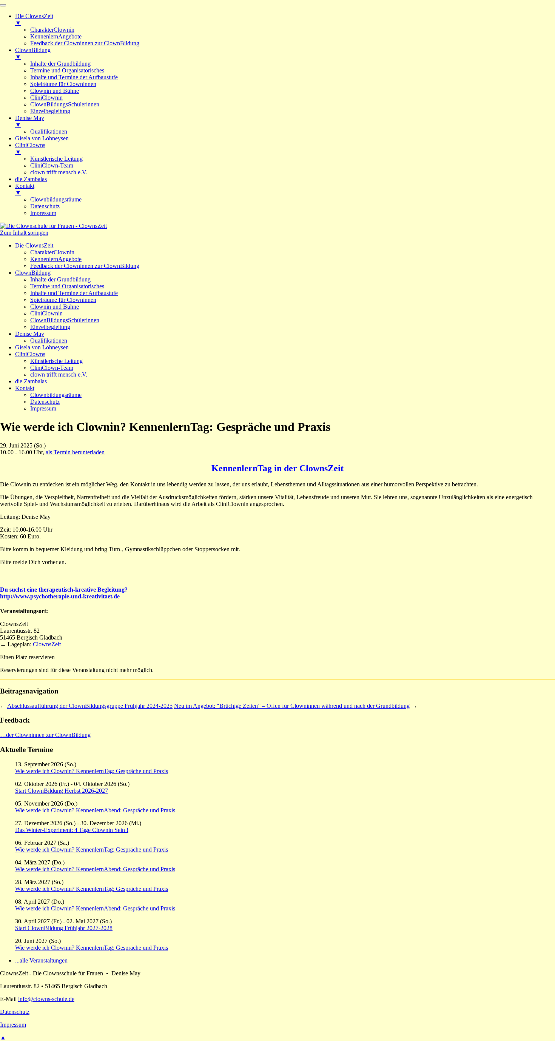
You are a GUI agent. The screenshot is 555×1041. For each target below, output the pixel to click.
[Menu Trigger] (3, 5)
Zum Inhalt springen (24, 232)
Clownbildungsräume (56, 395)
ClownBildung (33, 272)
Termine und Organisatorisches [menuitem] (67, 70)
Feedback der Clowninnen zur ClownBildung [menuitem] (84, 43)
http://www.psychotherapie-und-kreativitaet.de (60, 596)
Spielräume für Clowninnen (63, 300)
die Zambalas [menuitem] (31, 179)
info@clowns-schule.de (46, 999)
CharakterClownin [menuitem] (52, 29)
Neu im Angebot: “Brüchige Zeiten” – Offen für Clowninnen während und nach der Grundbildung (292, 706)
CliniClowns (30, 354)
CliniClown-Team (51, 367)
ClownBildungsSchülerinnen (64, 320)
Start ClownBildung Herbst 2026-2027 (61, 790)
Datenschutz (45, 401)
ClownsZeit (47, 644)
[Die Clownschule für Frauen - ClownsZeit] (53, 226)
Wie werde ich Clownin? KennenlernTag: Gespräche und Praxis (91, 771)
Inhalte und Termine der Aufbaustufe (74, 293)
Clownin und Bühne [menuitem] (54, 91)
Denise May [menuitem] (29, 121)
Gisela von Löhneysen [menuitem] (42, 138)
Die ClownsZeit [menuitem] (34, 19)
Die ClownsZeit (34, 245)
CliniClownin (46, 313)
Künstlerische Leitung (56, 361)
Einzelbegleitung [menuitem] (50, 111)
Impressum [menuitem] (43, 213)
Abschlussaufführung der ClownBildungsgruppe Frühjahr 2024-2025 (90, 706)
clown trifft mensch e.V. (58, 374)
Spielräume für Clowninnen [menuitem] (63, 84)
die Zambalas (31, 381)
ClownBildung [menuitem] (33, 53)
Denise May (29, 334)
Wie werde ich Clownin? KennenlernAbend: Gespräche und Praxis (95, 810)
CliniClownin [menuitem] (46, 97)
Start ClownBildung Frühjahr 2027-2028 (64, 928)
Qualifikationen (48, 340)
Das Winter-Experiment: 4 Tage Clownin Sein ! (71, 830)
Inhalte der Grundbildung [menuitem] (60, 63)
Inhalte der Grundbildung (60, 279)
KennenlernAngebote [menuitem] (56, 36)
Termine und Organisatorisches (67, 286)
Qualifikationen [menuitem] (48, 131)
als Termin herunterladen (75, 452)
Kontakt (24, 388)
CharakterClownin (52, 252)
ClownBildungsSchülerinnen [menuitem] (64, 104)
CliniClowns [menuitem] (30, 148)
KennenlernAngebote (56, 259)
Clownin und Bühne (54, 306)
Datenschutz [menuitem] (45, 206)
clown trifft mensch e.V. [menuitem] (58, 172)
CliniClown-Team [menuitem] (51, 165)
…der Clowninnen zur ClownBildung (45, 735)
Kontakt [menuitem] (24, 189)
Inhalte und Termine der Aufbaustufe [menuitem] (74, 77)
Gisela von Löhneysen (42, 347)
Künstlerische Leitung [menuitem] (56, 158)
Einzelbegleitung (50, 327)
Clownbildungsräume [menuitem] (56, 199)
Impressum (43, 408)
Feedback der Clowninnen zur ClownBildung (84, 266)
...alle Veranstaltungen (41, 960)
